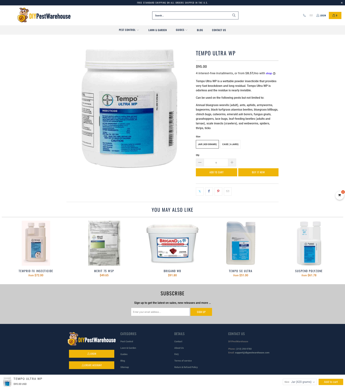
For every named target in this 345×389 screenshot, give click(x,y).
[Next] (334, 249)
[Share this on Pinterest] (218, 191)
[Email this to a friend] (228, 191)
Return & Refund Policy (186, 367)
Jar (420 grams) (207, 144)
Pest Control (126, 341)
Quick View (172, 251)
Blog (122, 360)
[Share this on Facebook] (209, 191)
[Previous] (10, 249)
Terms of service (183, 360)
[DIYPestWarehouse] (44, 15)
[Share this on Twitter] (200, 191)
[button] (129, 30)
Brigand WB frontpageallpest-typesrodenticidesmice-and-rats (172, 243)
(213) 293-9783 (244, 348)
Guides (124, 354)
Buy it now (258, 172)
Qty (197, 155)
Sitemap (124, 367)
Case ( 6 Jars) (230, 144)
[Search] (233, 15)
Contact (178, 341)
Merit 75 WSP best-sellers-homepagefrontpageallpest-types (104, 243)
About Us (179, 348)
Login (323, 15)
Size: (287, 382)
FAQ (176, 354)
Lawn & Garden (128, 348)
